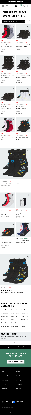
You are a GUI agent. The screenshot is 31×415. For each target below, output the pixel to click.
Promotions (4, 388)
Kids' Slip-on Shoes (25, 320)
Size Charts (18, 388)
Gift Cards (18, 380)
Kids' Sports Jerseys (14, 316)
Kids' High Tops (14, 310)
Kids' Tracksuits (24, 326)
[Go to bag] (28, 6)
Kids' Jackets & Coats (5, 326)
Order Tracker (5, 380)
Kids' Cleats (14, 323)
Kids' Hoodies (15, 313)
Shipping (3, 384)
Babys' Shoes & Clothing (5, 316)
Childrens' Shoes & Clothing (4, 313)
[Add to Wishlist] (12, 27)
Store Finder (19, 375)
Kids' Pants (14, 326)
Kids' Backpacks (4, 320)
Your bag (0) (21, 347)
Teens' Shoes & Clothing (5, 310)
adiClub (18, 371)
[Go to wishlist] (7, 6)
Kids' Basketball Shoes (14, 320)
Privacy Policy (19, 401)
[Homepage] (15, 7)
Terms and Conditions (7, 407)
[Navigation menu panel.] (3, 6)
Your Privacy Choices (4, 402)
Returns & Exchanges (6, 375)
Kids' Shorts (24, 313)
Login (8, 347)
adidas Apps (19, 384)
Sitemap (3, 393)
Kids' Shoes (4, 323)
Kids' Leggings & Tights (24, 323)
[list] (13, 21)
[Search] (24, 6)
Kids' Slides (24, 316)
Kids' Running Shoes (25, 310)
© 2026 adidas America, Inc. (15, 412)
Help (2, 371)
